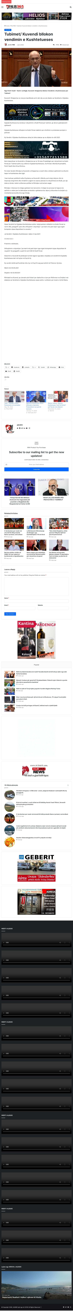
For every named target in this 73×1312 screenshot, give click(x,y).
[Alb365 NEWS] (15, 7)
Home (7, 26)
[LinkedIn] (25, 447)
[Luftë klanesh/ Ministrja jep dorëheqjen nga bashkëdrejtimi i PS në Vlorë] (36, 542)
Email (6, 623)
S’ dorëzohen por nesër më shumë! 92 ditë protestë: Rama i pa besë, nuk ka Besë (13, 551)
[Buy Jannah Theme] (36, 16)
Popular (36, 683)
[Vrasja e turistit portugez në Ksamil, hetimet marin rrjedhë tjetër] (9, 726)
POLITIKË (13, 26)
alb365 (10, 45)
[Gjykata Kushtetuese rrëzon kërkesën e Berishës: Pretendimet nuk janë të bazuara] (36, 415)
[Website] (18, 447)
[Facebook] (20, 447)
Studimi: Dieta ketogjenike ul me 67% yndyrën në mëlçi (33, 856)
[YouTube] (27, 447)
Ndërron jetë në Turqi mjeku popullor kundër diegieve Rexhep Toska (38, 707)
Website (40, 623)
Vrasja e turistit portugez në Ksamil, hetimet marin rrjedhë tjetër (36, 724)
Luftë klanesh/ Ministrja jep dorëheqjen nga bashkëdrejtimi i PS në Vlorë (36, 551)
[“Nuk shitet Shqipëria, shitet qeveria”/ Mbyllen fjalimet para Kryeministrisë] (59, 542)
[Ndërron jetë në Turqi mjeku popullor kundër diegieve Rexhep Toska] (9, 709)
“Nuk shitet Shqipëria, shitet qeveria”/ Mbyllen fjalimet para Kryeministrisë (58, 551)
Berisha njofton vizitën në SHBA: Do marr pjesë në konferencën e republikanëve (13, 572)
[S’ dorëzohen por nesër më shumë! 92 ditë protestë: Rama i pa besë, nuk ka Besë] (14, 542)
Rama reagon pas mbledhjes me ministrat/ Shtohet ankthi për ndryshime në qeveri (36, 572)
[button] (6, 339)
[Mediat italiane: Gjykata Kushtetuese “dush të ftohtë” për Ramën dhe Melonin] (58, 415)
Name (6, 616)
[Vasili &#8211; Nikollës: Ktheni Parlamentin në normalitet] (14, 415)
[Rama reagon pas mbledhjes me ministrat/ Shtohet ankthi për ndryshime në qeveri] (36, 563)
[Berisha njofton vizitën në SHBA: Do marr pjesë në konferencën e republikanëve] (14, 563)
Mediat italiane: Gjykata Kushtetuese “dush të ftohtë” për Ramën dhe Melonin (57, 423)
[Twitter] (22, 447)
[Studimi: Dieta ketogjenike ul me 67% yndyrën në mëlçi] (9, 860)
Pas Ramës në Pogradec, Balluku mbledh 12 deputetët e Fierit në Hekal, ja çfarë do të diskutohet (59, 573)
